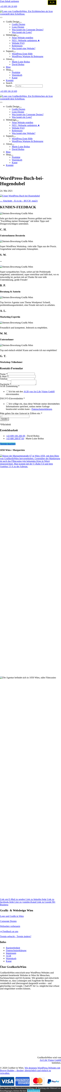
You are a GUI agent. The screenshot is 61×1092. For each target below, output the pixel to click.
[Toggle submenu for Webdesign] (17, 35)
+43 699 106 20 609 (8, 6)
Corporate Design (8, 921)
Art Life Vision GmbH (50, 1060)
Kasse (9, 961)
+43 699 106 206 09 (15, 436)
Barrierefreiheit (13, 948)
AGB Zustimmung (9, 386)
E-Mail (4, 376)
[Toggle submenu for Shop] (12, 70)
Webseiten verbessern (10, 926)
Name (3, 374)
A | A (52, 2)
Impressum (11, 953)
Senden (4, 419)
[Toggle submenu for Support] (14, 51)
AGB (8, 956)
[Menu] (1, 17)
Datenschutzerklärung (42, 409)
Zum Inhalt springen (9, 1)
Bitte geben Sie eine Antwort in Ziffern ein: (21, 413)
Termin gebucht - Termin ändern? (15, 936)
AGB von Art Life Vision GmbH (39, 391)
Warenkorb (11, 958)
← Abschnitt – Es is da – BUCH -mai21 (19, 201)
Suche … (10, 86)
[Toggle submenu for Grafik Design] (20, 22)
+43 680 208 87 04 (15, 438)
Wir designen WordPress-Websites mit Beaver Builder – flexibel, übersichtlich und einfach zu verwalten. (30, 1070)
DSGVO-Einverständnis (12, 398)
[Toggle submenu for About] (13, 59)
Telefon (3, 379)
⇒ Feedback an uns (9, 931)
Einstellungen (33, 1090)
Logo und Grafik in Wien (12, 916)
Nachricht (5, 384)
